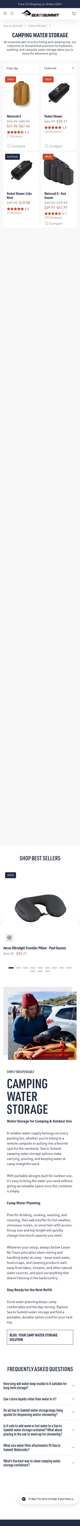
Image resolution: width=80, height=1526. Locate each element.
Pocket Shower (53, 116)
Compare (18, 146)
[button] (42, 1499)
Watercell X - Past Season (55, 195)
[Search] (12, 14)
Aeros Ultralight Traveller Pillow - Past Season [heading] (34, 948)
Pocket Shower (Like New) (19, 195)
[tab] (11, 967)
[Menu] (6, 13)
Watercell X (14, 116)
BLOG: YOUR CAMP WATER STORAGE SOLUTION (34, 1337)
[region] (40, 919)
